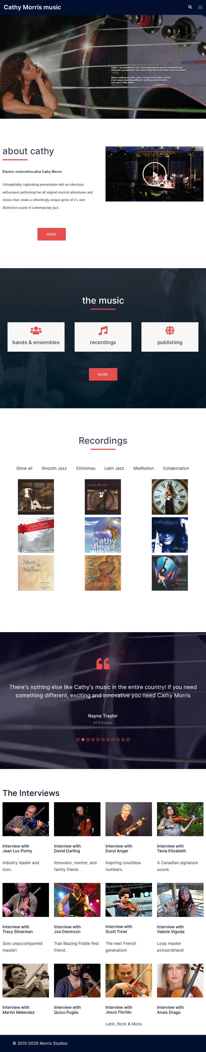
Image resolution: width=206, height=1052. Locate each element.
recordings (103, 342)
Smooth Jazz (54, 468)
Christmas (85, 468)
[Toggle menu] (200, 7)
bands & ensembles (36, 342)
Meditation (143, 468)
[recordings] (103, 330)
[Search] (190, 7)
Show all (24, 468)
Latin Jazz (114, 468)
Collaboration (176, 468)
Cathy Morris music (32, 7)
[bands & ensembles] (35, 330)
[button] (154, 174)
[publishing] (170, 330)
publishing (170, 342)
